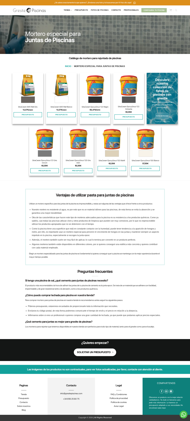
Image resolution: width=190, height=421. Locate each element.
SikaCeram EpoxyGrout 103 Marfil (112, 160)
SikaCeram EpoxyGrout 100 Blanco (145, 160)
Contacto (24, 402)
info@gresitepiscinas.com (71, 393)
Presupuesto (23, 398)
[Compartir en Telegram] (171, 391)
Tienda (24, 394)
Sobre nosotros (23, 406)
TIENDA (67, 10)
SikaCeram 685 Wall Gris (27, 107)
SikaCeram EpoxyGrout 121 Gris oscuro (44, 161)
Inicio (68, 66)
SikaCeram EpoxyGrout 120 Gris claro (78, 161)
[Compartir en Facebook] (161, 391)
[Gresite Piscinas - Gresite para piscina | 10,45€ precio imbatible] (29, 10)
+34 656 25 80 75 (71, 399)
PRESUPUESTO (81, 10)
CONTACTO (116, 10)
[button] (170, 10)
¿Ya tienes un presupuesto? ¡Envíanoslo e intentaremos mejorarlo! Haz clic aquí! (93, 2)
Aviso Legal (119, 406)
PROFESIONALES (131, 10)
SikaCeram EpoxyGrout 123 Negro (95, 107)
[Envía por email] (166, 391)
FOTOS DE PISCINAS (100, 10)
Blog (24, 410)
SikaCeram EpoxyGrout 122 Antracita (128, 107)
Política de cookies (119, 402)
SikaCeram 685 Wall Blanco (61, 107)
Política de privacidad (119, 398)
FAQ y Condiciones (119, 394)
